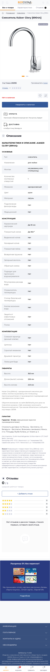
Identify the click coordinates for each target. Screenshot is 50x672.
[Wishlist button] (40, 95)
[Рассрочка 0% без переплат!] (25, 575)
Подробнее (25, 596)
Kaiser (45, 83)
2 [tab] (27, 76)
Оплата (13, 114)
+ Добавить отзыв (25, 494)
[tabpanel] (25, 51)
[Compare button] (45, 95)
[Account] (47, 3)
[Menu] (3, 3)
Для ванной (10, 13)
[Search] (7, 3)
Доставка (14, 124)
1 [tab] (23, 76)
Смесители (21, 13)
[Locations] (43, 3)
